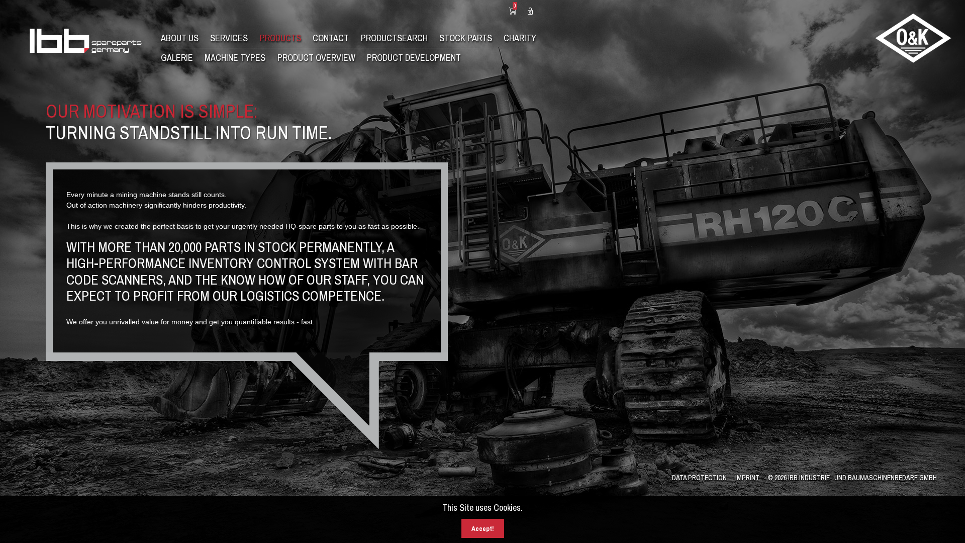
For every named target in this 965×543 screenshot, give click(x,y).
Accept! (482, 528)
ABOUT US (180, 38)
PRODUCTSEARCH (394, 38)
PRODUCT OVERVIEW (316, 57)
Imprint (747, 477)
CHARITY (520, 38)
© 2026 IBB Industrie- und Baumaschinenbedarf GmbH (852, 477)
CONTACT (331, 38)
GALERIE (177, 57)
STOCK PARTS (465, 38)
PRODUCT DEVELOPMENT (414, 57)
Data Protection (699, 477)
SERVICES (229, 38)
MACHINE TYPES (235, 57)
